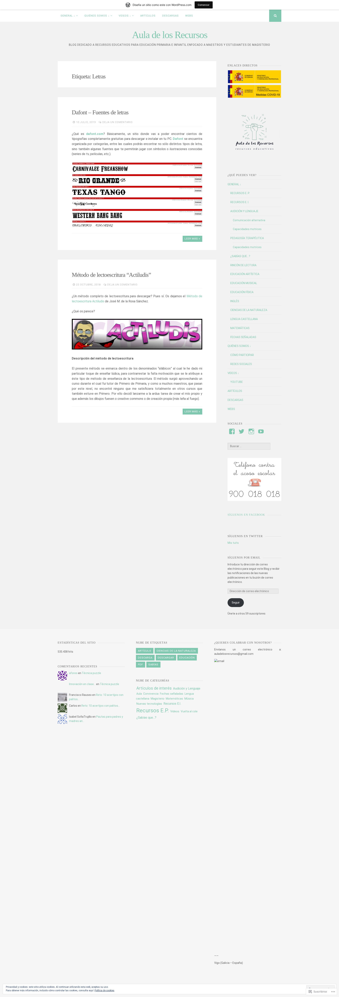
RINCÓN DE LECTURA (243, 265)
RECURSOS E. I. (239, 202)
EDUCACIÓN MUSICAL (243, 283)
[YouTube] (261, 431)
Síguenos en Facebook (246, 514)
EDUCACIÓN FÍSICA (241, 292)
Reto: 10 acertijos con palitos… (100, 705)
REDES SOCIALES (241, 364)
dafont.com (94, 134)
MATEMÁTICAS (240, 328)
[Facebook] (232, 431)
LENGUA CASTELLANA (244, 319)
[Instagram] (251, 431)
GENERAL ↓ (68, 15)
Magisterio (157, 698)
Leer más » (192, 238)
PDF (140, 664)
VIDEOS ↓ (125, 15)
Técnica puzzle (91, 673)
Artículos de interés (154, 688)
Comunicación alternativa (249, 220)
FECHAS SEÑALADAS (243, 337)
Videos (174, 711)
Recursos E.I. (172, 703)
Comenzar (204, 4)
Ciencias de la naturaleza (176, 650)
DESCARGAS (170, 15)
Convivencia (151, 693)
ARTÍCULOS (148, 15)
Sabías (153, 664)
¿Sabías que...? (146, 717)
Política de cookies (104, 990)
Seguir (236, 602)
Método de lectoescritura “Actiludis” (111, 274)
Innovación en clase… (82, 684)
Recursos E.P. (152, 710)
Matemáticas (174, 698)
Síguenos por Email (244, 557)
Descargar (166, 657)
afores (73, 673)
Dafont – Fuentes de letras (100, 112)
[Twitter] (241, 431)
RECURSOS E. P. (240, 193)
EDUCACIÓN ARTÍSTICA (244, 274)
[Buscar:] (249, 446)
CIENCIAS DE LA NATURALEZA (248, 310)
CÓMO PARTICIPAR (242, 355)
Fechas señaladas (171, 693)
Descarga (145, 657)
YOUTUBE (236, 381)
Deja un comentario (117, 122)
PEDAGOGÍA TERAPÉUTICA (247, 238)
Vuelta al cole (189, 711)
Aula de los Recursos (169, 34)
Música (189, 698)
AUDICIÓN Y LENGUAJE (244, 211)
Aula (139, 693)
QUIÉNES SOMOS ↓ (96, 15)
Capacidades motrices (247, 229)
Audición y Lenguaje (186, 688)
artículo (144, 650)
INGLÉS (234, 301)
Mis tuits (233, 542)
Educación (187, 657)
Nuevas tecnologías (149, 703)
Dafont (178, 139)
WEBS (189, 15)
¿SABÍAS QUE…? (240, 256)
